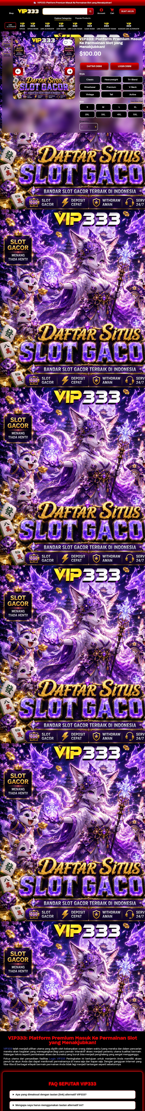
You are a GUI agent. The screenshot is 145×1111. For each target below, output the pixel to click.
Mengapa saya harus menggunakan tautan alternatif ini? (49, 1105)
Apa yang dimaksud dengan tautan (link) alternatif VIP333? (51, 1094)
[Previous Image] (18, 71)
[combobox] (65, 11)
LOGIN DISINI (124, 66)
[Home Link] (28, 11)
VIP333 (8, 1048)
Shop (11, 13)
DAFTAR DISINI (94, 66)
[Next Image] (70, 71)
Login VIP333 (57, 1058)
